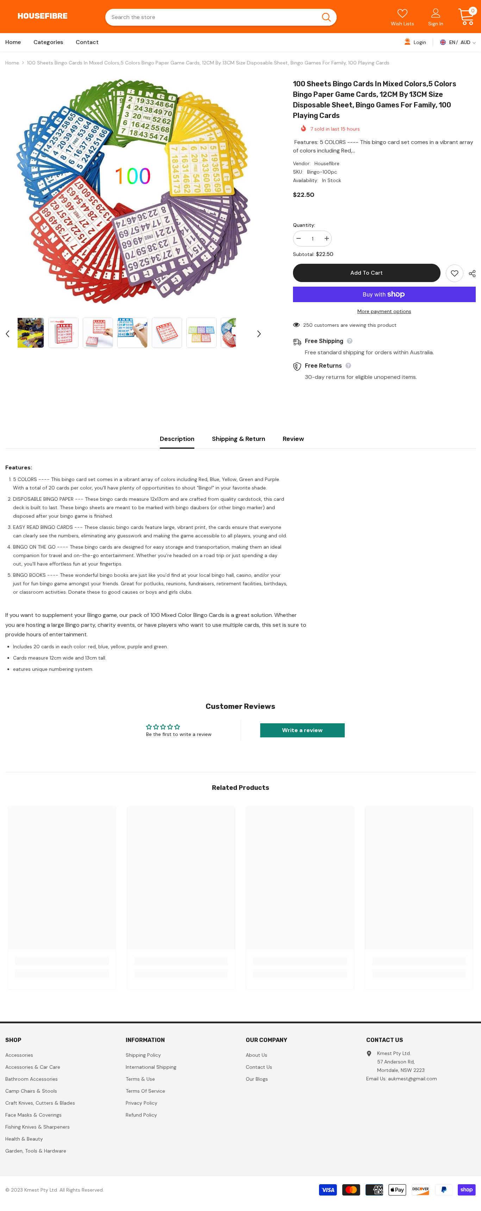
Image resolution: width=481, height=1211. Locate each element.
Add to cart (367, 272)
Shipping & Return (238, 439)
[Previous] (7, 334)
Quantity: (304, 225)
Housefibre (326, 163)
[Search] (221, 17)
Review (293, 439)
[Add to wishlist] (454, 273)
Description (177, 439)
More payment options (384, 311)
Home (12, 63)
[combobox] (210, 17)
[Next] (259, 334)
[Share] (469, 273)
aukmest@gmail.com (412, 1078)
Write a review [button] (302, 730)
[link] (62, 961)
